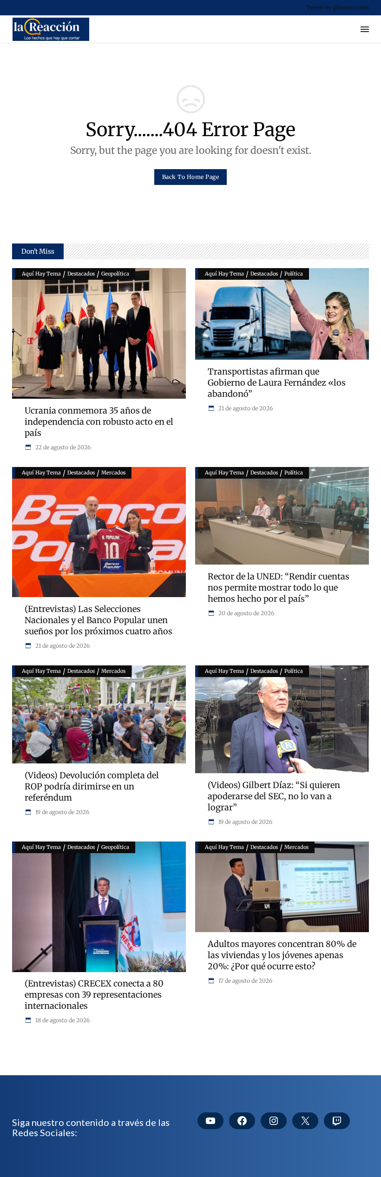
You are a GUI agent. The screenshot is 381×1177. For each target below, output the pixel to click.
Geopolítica (115, 273)
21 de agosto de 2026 (245, 408)
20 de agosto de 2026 (245, 613)
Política (293, 273)
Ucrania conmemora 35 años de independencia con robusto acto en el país (99, 421)
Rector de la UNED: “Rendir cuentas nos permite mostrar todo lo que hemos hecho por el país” (278, 587)
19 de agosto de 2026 (61, 812)
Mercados (113, 472)
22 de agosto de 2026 (62, 447)
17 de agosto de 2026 (244, 980)
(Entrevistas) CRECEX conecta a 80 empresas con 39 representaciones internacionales (94, 994)
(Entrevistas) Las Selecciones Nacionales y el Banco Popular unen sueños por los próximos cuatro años (98, 620)
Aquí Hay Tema (41, 273)
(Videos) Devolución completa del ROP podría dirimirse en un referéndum (92, 786)
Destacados (81, 273)
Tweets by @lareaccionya (337, 7)
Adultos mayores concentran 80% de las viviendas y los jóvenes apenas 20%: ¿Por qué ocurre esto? (282, 955)
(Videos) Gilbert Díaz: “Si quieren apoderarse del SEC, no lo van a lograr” (274, 796)
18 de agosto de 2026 (62, 1020)
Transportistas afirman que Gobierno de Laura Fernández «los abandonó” (277, 382)
